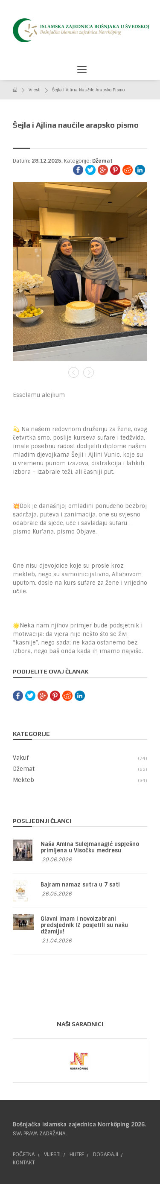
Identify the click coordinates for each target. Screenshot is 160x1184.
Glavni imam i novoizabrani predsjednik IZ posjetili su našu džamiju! (84, 925)
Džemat (102, 160)
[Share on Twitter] (90, 169)
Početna (24, 1154)
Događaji (105, 1154)
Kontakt (24, 1162)
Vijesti (35, 90)
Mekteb (79, 780)
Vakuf (79, 757)
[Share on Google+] (103, 169)
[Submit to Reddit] (127, 169)
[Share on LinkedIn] (140, 169)
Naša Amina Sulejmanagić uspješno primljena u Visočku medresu (90, 847)
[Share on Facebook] (78, 169)
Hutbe (77, 1154)
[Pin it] (115, 169)
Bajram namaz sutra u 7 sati (80, 884)
